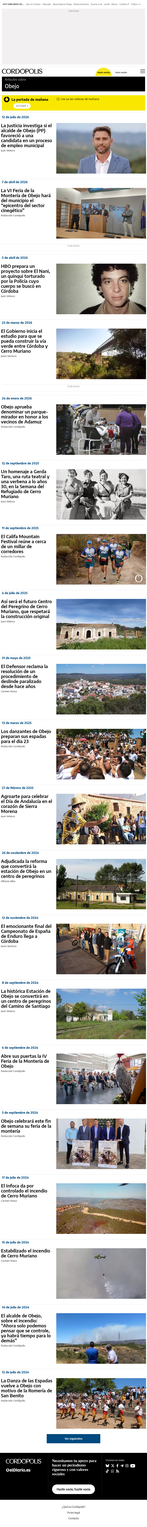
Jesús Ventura (8, 356)
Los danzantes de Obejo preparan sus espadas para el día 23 (26, 736)
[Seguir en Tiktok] (107, 1471)
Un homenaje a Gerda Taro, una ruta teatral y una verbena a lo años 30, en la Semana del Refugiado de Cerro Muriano (25, 483)
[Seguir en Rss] (117, 1471)
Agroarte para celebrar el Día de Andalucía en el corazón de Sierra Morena (26, 803)
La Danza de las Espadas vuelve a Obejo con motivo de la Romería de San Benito (26, 1388)
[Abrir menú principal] (142, 71)
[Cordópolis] (25, 1461)
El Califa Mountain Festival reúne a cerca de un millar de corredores (23, 543)
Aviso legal (73, 1512)
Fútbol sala (136, 4)
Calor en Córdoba (33, 4)
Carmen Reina (9, 691)
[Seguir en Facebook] (117, 1465)
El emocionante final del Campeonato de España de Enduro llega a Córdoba (26, 933)
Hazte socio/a (103, 72)
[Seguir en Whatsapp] (112, 1471)
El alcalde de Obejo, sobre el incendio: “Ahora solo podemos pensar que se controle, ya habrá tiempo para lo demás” (26, 1328)
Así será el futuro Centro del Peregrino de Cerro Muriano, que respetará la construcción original (26, 608)
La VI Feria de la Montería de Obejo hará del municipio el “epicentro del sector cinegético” (26, 200)
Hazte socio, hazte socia (73, 1489)
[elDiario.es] (25, 1469)
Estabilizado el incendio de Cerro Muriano (25, 1253)
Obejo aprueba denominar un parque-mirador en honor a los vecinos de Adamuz (24, 414)
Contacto (73, 1518)
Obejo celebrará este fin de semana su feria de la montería (26, 1126)
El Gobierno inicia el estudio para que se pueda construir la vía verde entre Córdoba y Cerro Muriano (24, 341)
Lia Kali (106, 4)
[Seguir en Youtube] (132, 1465)
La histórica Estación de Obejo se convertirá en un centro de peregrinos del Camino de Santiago (26, 998)
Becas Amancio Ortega (62, 4)
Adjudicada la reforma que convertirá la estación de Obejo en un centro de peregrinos (26, 868)
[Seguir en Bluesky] (107, 1465)
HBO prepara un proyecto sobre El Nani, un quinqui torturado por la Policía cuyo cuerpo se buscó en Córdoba (25, 278)
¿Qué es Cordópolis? (73, 1506)
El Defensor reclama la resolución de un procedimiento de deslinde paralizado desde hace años (24, 676)
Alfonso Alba (8, 881)
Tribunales (46, 4)
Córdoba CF (124, 4)
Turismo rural (96, 4)
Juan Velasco (8, 150)
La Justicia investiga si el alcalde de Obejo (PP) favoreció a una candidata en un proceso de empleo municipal (26, 135)
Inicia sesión (121, 72)
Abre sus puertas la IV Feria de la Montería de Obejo (25, 1061)
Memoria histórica (81, 4)
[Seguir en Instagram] (126, 1465)
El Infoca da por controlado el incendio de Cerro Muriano (24, 1190)
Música (114, 4)
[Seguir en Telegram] (121, 1465)
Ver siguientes (73, 1438)
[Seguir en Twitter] (112, 1465)
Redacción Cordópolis (13, 215)
